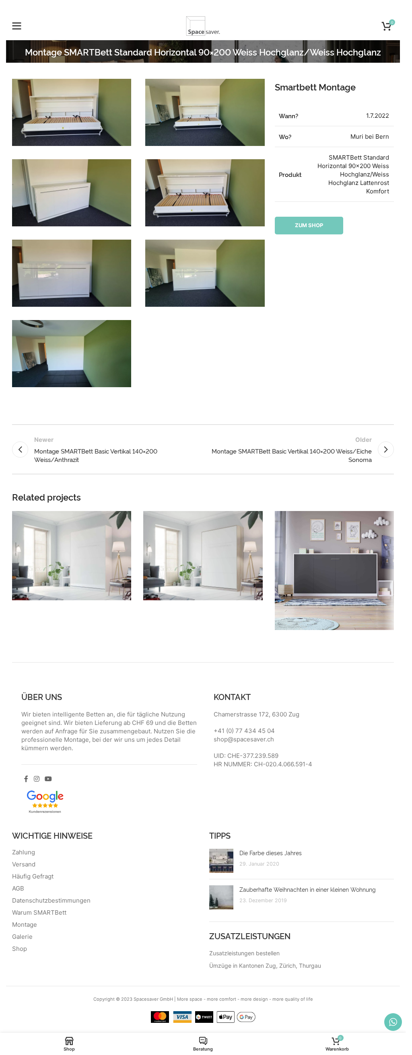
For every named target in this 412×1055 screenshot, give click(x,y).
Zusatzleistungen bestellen (244, 953)
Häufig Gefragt (33, 876)
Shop (19, 948)
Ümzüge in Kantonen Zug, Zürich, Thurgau (265, 965)
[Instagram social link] (36, 779)
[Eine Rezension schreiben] (45, 801)
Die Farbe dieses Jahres (270, 852)
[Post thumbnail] (221, 861)
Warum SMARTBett (39, 912)
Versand (23, 864)
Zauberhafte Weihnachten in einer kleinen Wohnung (307, 889)
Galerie (22, 936)
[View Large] (124, 518)
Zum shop (309, 225)
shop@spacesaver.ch (244, 739)
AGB (18, 888)
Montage (24, 924)
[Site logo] (203, 25)
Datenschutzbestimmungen (51, 900)
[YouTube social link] (48, 779)
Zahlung (23, 852)
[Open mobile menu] (17, 26)
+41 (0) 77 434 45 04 (244, 731)
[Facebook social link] (26, 779)
